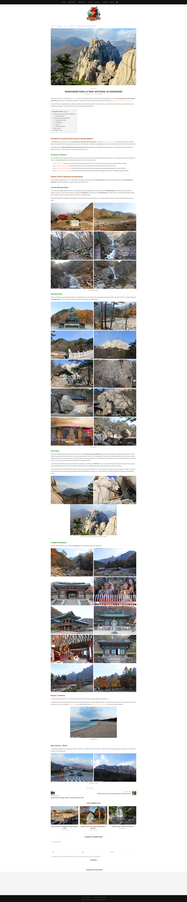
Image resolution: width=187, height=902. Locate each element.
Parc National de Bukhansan (99, 704)
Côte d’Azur (81, 2)
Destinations (71, 2)
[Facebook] (120, 2)
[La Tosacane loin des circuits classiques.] (58, 883)
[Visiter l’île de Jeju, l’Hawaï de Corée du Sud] (122, 815)
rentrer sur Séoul (73, 704)
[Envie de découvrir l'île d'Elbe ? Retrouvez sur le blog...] (35, 883)
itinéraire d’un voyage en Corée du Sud (121, 100)
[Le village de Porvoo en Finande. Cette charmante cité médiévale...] (105, 883)
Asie (65, 26)
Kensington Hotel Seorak (109, 142)
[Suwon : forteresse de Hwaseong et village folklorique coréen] (64, 815)
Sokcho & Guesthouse (62, 166)
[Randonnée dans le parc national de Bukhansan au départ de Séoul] (93, 815)
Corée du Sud (71, 26)
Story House (60, 163)
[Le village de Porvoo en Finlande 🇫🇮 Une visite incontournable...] (11, 883)
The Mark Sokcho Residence (64, 170)
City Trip (90, 2)
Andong (74, 98)
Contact (112, 2)
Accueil (64, 2)
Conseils (97, 2)
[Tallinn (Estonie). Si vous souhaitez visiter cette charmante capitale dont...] (128, 883)
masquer (66, 111)
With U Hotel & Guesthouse (63, 168)
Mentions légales (86, 897)
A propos (105, 2)
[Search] (124, 2)
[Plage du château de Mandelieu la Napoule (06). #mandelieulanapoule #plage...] (175, 883)
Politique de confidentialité (98, 897)
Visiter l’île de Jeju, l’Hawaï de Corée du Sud (122, 826)
